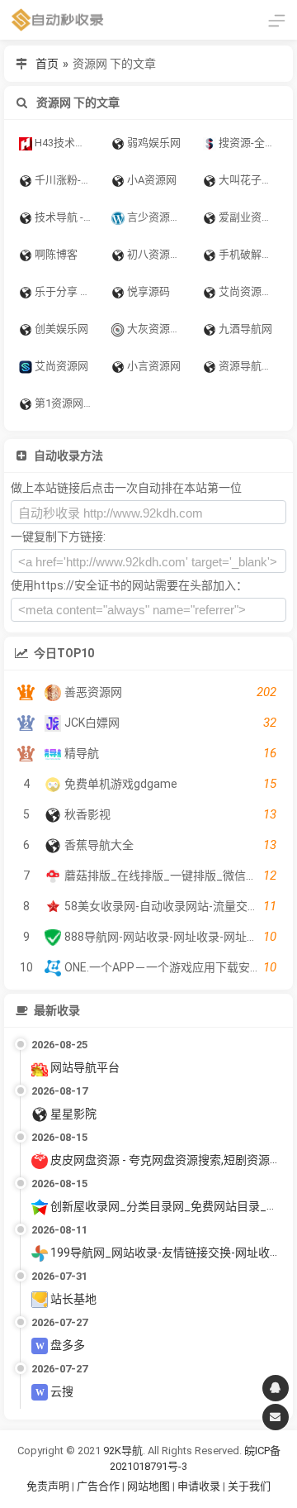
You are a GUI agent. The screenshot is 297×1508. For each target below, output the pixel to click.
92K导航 (123, 1450)
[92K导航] (57, 20)
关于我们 (249, 1486)
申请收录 (198, 1486)
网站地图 (149, 1486)
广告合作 (98, 1486)
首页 (47, 63)
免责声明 (47, 1486)
